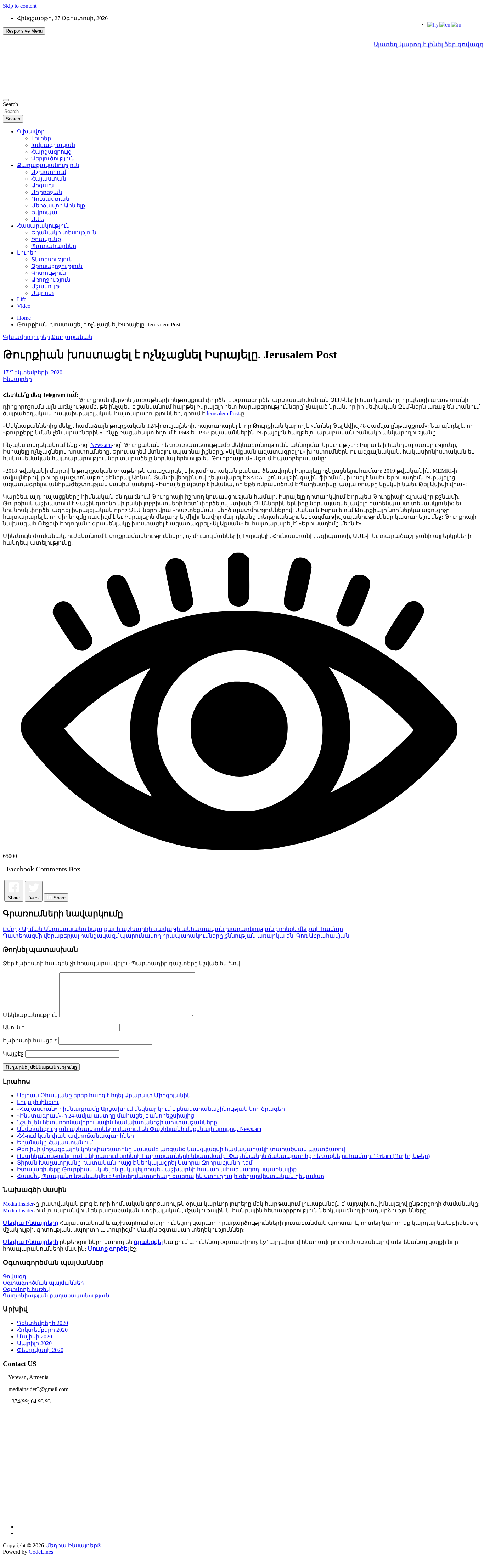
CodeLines (41, 1552)
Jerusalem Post (222, 413)
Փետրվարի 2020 (40, 1350)
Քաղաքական (71, 337)
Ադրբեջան (46, 192)
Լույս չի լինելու (38, 1102)
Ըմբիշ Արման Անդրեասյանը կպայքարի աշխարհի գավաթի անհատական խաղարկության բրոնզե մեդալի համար (173, 929)
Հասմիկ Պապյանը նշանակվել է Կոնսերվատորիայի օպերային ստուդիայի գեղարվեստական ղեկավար (170, 1176)
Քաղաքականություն (48, 165)
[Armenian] (433, 24)
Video (23, 306)
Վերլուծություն (53, 158)
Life (21, 299)
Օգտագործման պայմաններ (43, 1283)
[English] (445, 24)
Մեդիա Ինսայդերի (30, 1242)
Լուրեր (41, 138)
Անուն (13, 1027)
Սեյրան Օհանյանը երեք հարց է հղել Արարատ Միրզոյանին (104, 1095)
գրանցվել (148, 1242)
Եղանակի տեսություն (63, 232)
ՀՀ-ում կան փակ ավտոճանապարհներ (75, 1136)
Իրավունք (46, 239)
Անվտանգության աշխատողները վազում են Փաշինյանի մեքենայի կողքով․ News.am (139, 1129)
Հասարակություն (43, 226)
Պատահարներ (53, 246)
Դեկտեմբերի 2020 (42, 1323)
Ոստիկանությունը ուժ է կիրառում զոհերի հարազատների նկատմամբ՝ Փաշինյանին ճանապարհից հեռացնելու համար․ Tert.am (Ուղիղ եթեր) (223, 1156)
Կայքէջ (13, 1054)
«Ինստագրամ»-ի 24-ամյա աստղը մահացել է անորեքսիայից (105, 1116)
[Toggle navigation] (6, 100)
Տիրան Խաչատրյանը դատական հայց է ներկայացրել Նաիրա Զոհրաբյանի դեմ (134, 1163)
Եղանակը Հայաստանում (55, 1142)
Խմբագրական (53, 145)
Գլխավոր (31, 132)
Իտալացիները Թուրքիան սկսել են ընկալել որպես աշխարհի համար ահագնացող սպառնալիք (157, 1169)
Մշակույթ (45, 286)
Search (10, 104)
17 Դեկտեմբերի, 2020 (32, 372)
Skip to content (19, 6)
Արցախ (42, 185)
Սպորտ (42, 293)
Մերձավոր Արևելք (58, 206)
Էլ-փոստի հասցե (30, 1040)
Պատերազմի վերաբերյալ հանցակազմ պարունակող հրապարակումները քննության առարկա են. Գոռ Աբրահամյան (176, 936)
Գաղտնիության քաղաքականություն (56, 1295)
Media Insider (18, 1204)
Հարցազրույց (51, 152)
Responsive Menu (24, 31)
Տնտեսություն (52, 259)
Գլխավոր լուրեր (26, 337)
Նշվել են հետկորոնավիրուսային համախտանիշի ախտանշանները (117, 1122)
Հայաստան (48, 179)
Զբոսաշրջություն (57, 266)
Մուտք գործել (108, 1249)
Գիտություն (48, 273)
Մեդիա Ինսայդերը (30, 1223)
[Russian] (456, 24)
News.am (101, 445)
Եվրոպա (44, 212)
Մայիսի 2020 (34, 1337)
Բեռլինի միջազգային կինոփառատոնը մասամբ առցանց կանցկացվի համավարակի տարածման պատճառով (181, 1149)
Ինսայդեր (17, 379)
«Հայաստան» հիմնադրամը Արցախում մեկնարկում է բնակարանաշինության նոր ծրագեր (151, 1109)
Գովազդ (14, 1276)
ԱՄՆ (37, 219)
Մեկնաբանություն (30, 1015)
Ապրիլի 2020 (34, 1343)
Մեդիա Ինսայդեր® (73, 1545)
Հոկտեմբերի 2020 (42, 1330)
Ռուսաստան (50, 199)
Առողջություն (51, 280)
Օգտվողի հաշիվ (26, 1289)
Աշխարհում (48, 172)
